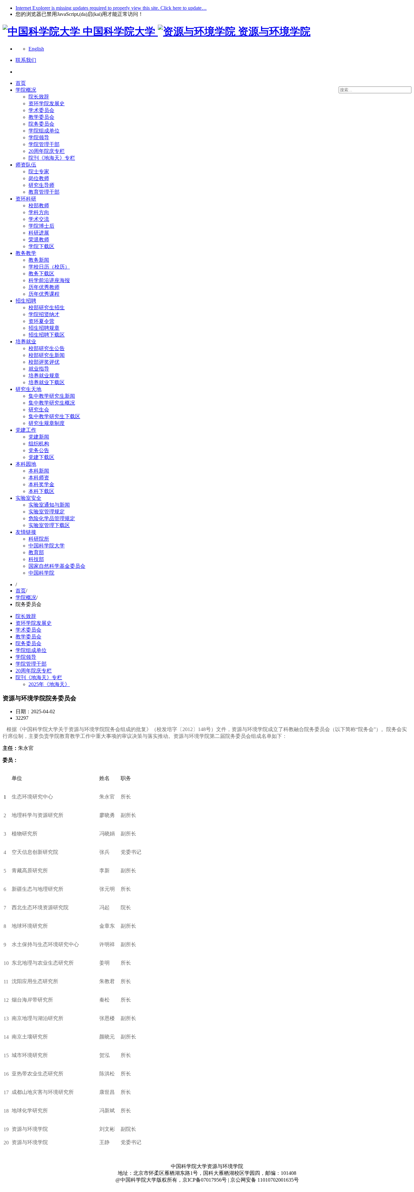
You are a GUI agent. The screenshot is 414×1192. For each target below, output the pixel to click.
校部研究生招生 (46, 307)
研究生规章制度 (46, 423)
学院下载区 (41, 246)
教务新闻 (38, 260)
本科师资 (38, 477)
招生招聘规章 (44, 328)
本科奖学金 (41, 484)
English (36, 49)
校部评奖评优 (44, 362)
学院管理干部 (44, 144)
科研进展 (38, 232)
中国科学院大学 (46, 545)
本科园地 (26, 464)
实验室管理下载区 (49, 525)
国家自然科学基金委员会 (56, 566)
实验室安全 (28, 498)
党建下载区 (41, 457)
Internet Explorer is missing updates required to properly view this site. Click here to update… (111, 8)
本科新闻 (38, 471)
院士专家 (38, 171)
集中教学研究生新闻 (51, 396)
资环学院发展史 (46, 103)
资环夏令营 (41, 321)
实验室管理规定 (46, 511)
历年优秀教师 (44, 287)
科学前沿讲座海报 (49, 280)
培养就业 (26, 341)
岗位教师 (38, 178)
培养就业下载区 (46, 382)
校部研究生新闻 (46, 355)
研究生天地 (28, 389)
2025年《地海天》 (49, 684)
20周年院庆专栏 (46, 151)
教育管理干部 (44, 192)
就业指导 (38, 369)
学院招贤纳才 (44, 314)
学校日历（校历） (49, 266)
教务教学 (26, 253)
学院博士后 (41, 226)
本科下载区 (41, 491)
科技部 (36, 559)
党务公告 (38, 450)
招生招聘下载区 (46, 335)
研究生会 (38, 409)
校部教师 (38, 205)
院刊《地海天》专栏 (51, 158)
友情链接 (26, 532)
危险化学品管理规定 (51, 518)
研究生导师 (41, 185)
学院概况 (26, 90)
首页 (21, 83)
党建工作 (26, 430)
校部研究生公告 (46, 348)
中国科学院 (41, 573)
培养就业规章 (44, 375)
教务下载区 (41, 273)
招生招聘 (26, 301)
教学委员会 (41, 117)
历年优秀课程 (44, 294)
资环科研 (26, 198)
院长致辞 (38, 96)
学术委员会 (41, 110)
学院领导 (38, 137)
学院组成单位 (44, 130)
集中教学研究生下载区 (54, 416)
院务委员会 (41, 124)
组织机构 (38, 443)
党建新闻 (38, 437)
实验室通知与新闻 (49, 505)
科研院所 (38, 539)
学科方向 (38, 212)
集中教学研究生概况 (51, 403)
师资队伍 (26, 164)
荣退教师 (38, 239)
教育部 (36, 552)
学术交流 (38, 219)
